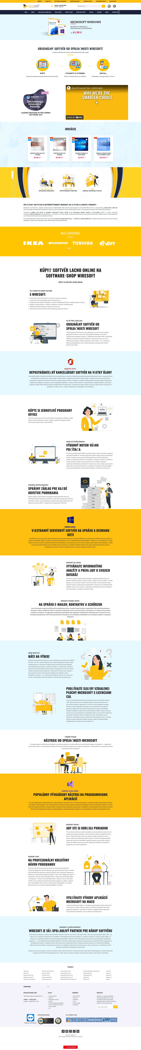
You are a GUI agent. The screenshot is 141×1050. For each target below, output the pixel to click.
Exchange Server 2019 (66, 971)
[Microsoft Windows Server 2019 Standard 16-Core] (103, 144)
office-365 (75, 997)
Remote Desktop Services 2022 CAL (69, 979)
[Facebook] (63, 1031)
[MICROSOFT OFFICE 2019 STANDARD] (59, 144)
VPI (49, 1008)
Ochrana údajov (76, 1003)
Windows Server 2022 (28, 975)
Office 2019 (26, 973)
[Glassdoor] (70, 1031)
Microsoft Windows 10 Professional (81, 154)
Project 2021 (86, 977)
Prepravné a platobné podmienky (56, 1003)
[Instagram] (77, 1031)
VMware (108, 979)
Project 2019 (86, 979)
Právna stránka (76, 996)
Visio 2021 (108, 971)
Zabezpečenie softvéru (54, 999)
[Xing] (66, 1031)
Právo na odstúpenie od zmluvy (56, 1004)
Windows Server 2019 (28, 977)
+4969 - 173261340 (30, 999)
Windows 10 (109, 977)
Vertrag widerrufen (71, 1047)
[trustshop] (58, 1020)
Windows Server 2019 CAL (48, 971)
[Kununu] (74, 1031)
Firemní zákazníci (53, 996)
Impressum (75, 1004)
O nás (74, 1001)
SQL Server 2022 (46, 973)
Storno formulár (52, 1006)
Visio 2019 (108, 973)
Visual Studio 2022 (87, 973)
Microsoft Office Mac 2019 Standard (37, 154)
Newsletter (75, 999)
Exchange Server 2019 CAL (67, 975)
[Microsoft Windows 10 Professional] (81, 144)
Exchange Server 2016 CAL (67, 977)
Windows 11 (109, 975)
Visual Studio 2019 (87, 975)
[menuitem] (87, 1)
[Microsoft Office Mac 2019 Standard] (37, 144)
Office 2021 (26, 971)
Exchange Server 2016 (66, 973)
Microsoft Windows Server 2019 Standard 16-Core (103, 154)
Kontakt (50, 1001)
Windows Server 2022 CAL (29, 979)
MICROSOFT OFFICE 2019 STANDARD (60, 154)
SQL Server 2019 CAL (47, 979)
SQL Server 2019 (46, 975)
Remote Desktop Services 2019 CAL (91, 971)
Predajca (51, 997)
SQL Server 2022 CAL (47, 977)
